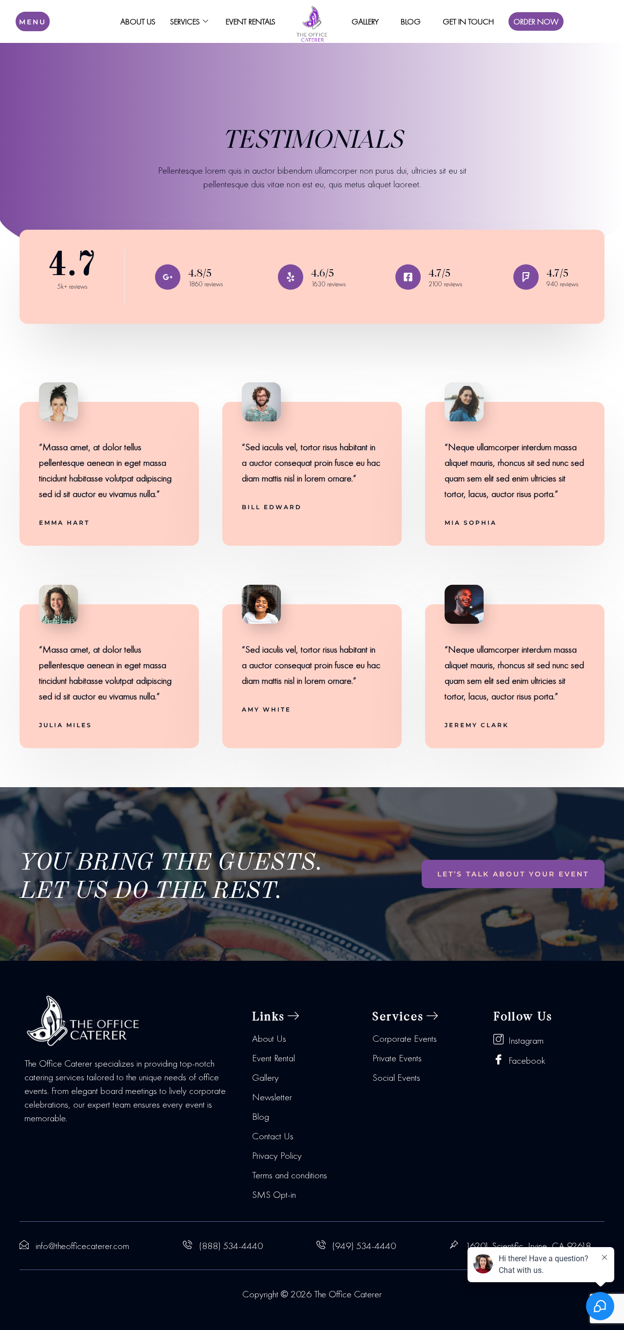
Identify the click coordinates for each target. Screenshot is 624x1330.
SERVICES (185, 21)
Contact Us (272, 1136)
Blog (260, 1116)
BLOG (411, 21)
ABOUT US (138, 21)
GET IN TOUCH (468, 21)
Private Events (397, 1058)
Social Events (396, 1077)
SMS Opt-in (274, 1194)
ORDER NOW (536, 21)
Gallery (265, 1077)
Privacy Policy (277, 1155)
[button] (276, 1016)
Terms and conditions (289, 1175)
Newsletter (272, 1097)
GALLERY (365, 21)
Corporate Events (404, 1038)
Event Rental (273, 1058)
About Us (269, 1038)
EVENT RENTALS (250, 21)
